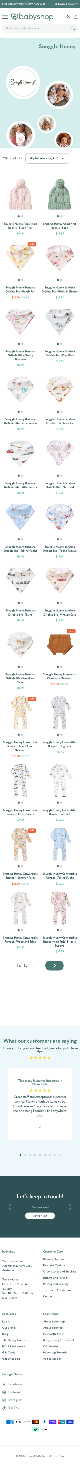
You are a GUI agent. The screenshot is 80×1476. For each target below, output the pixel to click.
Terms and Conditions (57, 1290)
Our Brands (9, 1328)
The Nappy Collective (16, 1340)
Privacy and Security (55, 1284)
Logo (32, 17)
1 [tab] (19, 413)
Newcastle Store (53, 1334)
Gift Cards (8, 1353)
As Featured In (52, 1359)
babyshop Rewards (55, 1353)
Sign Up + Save (40, 1216)
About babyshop (54, 1322)
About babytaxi (53, 1328)
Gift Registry (50, 1347)
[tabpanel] (20, 194)
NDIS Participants (13, 1347)
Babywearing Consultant (58, 1340)
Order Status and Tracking (59, 1272)
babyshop (27, 1456)
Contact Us (50, 1297)
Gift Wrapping (11, 1359)
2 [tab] (22, 413)
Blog (5, 1334)
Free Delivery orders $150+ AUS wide (23, 4)
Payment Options (54, 1266)
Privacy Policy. (58, 1456)
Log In (6, 1322)
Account (68, 17)
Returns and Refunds (56, 1278)
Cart (76, 17)
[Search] (73, 28)
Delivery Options (53, 1259)
